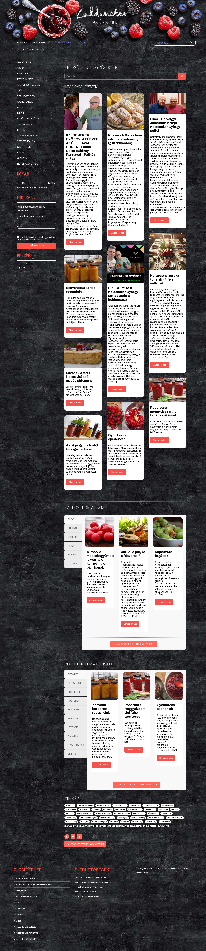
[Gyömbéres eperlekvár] (125, 416)
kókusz (138, 813)
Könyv (21, 152)
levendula (107, 818)
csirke (135, 805)
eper (107, 809)
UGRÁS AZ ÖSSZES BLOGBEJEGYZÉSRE (134, 644)
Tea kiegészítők (26, 96)
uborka (149, 826)
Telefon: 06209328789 (86, 892)
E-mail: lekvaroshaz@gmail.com (89, 887)
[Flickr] (79, 836)
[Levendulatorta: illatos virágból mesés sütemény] (83, 355)
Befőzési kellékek (28, 118)
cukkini (167, 805)
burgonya (103, 805)
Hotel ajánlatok (27, 163)
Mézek (21, 113)
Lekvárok (22, 73)
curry (71, 809)
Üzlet (18, 921)
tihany (122, 826)
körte (153, 813)
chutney (120, 805)
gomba (150, 809)
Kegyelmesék (25, 79)
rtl (114, 822)
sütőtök (107, 826)
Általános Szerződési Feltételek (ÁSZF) (34, 884)
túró (135, 826)
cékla (84, 809)
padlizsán (138, 818)
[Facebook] (66, 836)
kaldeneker (84, 813)
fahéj (120, 809)
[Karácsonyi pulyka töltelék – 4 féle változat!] (167, 251)
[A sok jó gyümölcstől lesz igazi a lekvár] (83, 427)
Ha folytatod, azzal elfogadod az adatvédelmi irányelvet (36, 238)
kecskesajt (122, 813)
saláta (151, 822)
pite (85, 822)
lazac (166, 813)
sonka (165, 822)
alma (70, 805)
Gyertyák (22, 158)
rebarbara (99, 822)
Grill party (24, 62)
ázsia (163, 826)
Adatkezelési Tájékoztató (27, 878)
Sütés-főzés (24, 124)
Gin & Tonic (24, 146)
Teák (20, 90)
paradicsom (175, 818)
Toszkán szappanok (29, 135)
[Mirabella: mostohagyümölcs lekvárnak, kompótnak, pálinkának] (99, 532)
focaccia (134, 809)
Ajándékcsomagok (28, 84)
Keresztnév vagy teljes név (31, 216)
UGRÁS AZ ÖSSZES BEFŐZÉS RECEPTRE (137, 785)
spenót (71, 826)
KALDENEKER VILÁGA (71, 42)
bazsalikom (85, 805)
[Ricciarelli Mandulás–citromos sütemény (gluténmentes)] (125, 111)
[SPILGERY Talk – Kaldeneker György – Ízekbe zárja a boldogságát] (125, 264)
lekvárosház (88, 818)
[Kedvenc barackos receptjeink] (83, 269)
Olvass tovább (75, 242)
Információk (42, 42)
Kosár (52, 183)
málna (123, 818)
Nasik (20, 107)
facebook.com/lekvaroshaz (87, 896)
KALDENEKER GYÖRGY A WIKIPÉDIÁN (85, 844)
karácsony (103, 813)
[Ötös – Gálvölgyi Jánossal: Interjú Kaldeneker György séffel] (167, 103)
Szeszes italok (26, 141)
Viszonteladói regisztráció (28, 933)
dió (96, 809)
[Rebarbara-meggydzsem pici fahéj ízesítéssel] (167, 390)
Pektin (21, 129)
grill (163, 809)
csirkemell (151, 805)
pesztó (71, 822)
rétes (137, 822)
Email (19, 226)
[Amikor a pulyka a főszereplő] (134, 532)
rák (125, 822)
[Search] (190, 42)
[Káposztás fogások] (168, 532)
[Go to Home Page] (18, 50)
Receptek (20, 909)
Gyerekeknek (25, 101)
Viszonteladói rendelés (26, 939)
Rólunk (22, 42)
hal (174, 809)
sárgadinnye (89, 826)
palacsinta (156, 818)
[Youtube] (73, 836)
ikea (69, 813)
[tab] (73, 519)
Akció (20, 67)
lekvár (71, 818)
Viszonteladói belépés (26, 927)
